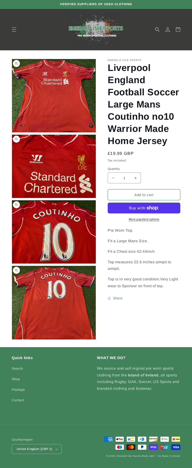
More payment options (144, 219)
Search (17, 368)
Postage (18, 389)
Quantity (114, 169)
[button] (14, 29)
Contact (18, 400)
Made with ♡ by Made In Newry (161, 456)
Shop (16, 379)
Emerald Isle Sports (129, 456)
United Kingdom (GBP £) (34, 449)
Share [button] (118, 298)
